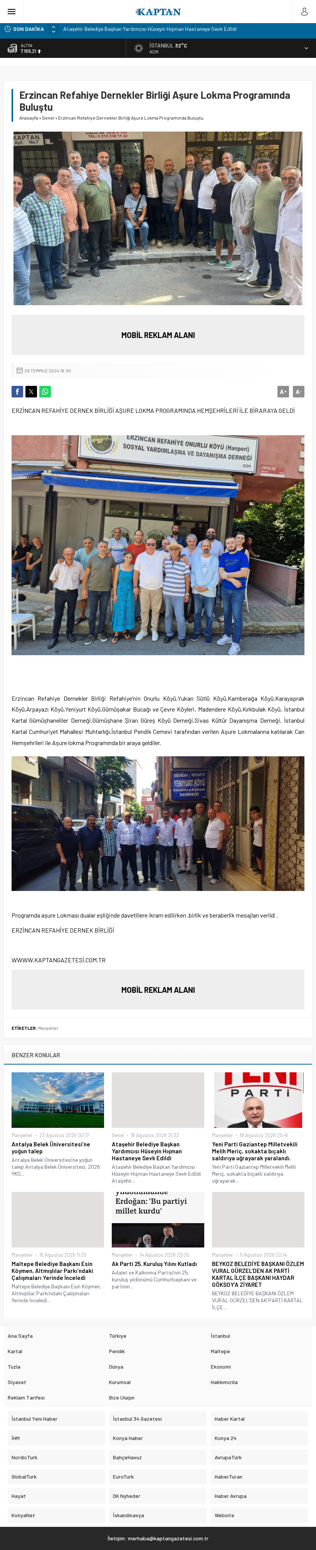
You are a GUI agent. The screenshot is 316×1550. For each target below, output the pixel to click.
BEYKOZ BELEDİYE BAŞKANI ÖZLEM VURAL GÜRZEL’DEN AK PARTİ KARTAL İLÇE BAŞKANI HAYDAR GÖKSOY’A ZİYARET (258, 1274)
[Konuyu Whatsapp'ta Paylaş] (45, 391)
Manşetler (48, 1028)
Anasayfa (28, 117)
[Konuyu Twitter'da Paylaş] (31, 391)
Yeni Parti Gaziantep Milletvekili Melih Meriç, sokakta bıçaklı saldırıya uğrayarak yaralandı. (255, 1151)
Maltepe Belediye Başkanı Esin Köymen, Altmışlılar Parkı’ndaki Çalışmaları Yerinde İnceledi (52, 1270)
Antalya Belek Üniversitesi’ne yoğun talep (51, 1147)
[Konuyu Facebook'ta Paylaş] (17, 391)
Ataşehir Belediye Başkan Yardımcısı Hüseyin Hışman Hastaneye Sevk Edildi (150, 28)
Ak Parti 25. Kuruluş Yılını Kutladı (154, 1263)
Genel (48, 117)
